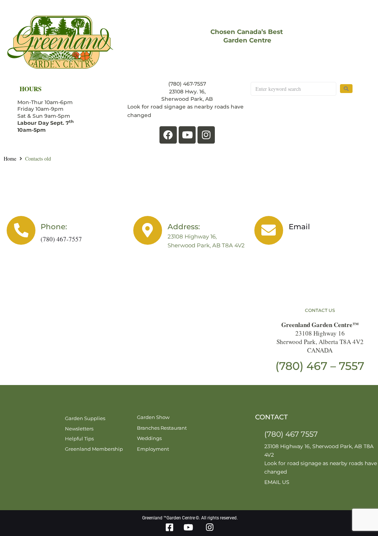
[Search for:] (293, 89)
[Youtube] (187, 135)
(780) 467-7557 (61, 239)
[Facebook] (168, 135)
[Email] (268, 230)
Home (10, 158)
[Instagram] (206, 135)
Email (299, 226)
